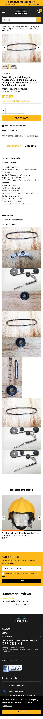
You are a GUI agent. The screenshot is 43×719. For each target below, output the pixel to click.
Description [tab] (14, 145)
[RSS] (16, 678)
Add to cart (21, 118)
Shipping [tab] (30, 145)
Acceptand (20, 575)
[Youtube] (7, 678)
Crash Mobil (6, 73)
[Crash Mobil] (21, 12)
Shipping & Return (9, 130)
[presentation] (3, 518)
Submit (21, 581)
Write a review (21, 604)
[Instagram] (11, 678)
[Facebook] (2, 678)
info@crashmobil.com (12, 660)
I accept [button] (21, 712)
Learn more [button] (7, 706)
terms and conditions (19, 573)
